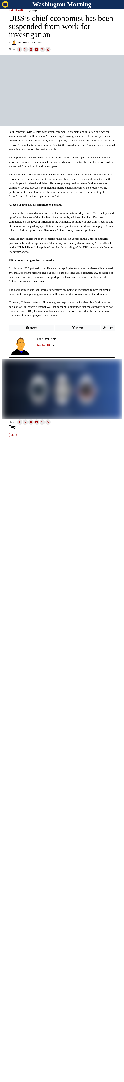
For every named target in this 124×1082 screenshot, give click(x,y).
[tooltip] (19, 49)
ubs (12, 435)
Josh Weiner (23, 42)
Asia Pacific (16, 10)
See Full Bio (44, 345)
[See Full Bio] (53, 345)
